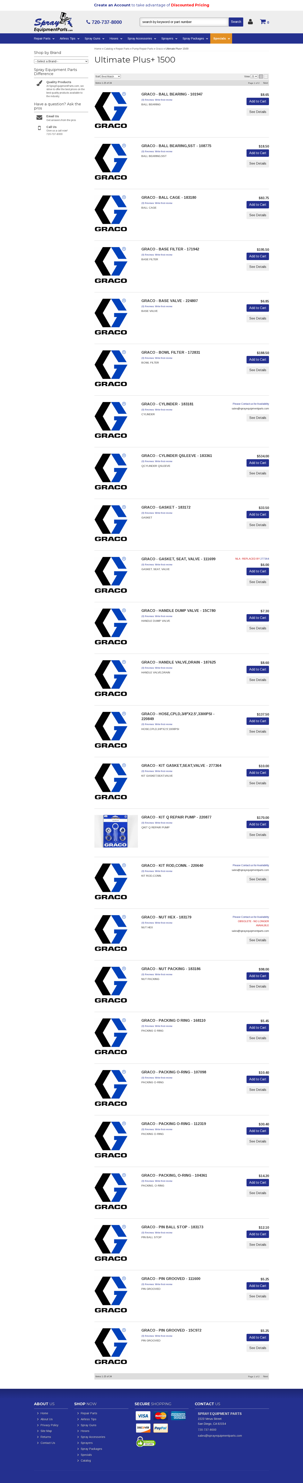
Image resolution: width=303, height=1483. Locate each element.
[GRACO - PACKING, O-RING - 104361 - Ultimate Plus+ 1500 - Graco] (111, 1192)
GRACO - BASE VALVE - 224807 (169, 301)
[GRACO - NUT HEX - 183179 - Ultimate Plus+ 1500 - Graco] (111, 934)
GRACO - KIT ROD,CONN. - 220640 (172, 866)
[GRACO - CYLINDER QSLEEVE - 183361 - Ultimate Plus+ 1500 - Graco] (111, 472)
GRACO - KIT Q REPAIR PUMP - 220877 (176, 817)
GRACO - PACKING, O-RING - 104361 (174, 1175)
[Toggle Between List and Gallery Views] (263, 76)
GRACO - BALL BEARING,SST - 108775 (176, 146)
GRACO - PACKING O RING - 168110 (173, 1020)
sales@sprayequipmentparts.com (220, 1435)
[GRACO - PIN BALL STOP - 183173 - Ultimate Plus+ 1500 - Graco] (111, 1244)
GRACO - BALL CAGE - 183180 (168, 197)
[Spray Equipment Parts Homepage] (58, 22)
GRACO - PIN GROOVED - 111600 (170, 1279)
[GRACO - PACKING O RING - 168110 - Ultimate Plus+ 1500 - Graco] (111, 1037)
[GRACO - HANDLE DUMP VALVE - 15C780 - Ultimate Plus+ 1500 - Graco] (111, 627)
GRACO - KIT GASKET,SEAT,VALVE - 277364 (181, 766)
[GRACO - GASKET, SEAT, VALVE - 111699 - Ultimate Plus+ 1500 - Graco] (111, 576)
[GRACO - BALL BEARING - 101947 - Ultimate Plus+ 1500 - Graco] (111, 111)
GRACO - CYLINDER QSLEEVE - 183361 (176, 456)
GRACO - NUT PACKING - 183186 (171, 969)
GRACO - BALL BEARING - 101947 (172, 94)
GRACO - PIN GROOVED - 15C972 (171, 1330)
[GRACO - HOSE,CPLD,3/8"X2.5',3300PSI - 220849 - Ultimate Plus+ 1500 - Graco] (111, 731)
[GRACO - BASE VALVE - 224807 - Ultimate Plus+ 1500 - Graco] (111, 318)
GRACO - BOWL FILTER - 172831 (170, 352)
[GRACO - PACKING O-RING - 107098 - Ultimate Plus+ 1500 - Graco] (111, 1089)
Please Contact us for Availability (251, 403)
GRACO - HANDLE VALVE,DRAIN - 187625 (178, 662)
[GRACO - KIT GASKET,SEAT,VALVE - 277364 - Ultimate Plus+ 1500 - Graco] (111, 782)
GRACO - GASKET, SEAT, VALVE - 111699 (178, 559)
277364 (264, 558)
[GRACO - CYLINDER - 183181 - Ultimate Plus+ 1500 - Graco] (111, 421)
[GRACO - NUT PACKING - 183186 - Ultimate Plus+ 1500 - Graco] (111, 986)
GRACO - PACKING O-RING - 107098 (173, 1072)
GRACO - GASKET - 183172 (165, 507)
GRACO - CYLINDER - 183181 (167, 404)
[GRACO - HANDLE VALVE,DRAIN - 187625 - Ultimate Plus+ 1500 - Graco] (111, 679)
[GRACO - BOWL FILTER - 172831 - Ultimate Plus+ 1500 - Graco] (111, 369)
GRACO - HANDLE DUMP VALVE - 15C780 (178, 611)
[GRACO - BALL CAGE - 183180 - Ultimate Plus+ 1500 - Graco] (111, 214)
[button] (191, 22)
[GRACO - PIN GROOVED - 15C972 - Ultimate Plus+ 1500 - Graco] (111, 1347)
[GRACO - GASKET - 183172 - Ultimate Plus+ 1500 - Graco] (111, 524)
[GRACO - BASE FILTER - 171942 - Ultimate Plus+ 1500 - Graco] (111, 266)
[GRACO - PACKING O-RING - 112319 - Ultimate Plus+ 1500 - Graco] (111, 1140)
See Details (257, 112)
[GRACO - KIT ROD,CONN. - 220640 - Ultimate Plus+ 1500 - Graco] (111, 882)
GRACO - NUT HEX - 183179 (166, 917)
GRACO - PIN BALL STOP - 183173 (172, 1227)
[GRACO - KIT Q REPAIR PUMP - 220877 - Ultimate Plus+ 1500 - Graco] (116, 832)
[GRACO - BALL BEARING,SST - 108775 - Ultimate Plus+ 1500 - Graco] (111, 163)
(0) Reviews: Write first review (156, 100)
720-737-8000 (207, 1429)
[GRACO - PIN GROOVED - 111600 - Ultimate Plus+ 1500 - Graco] (111, 1295)
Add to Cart (257, 101)
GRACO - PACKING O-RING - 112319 (173, 1124)
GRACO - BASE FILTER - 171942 (170, 249)
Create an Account (112, 5)
